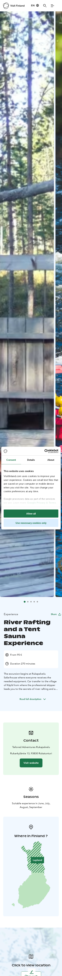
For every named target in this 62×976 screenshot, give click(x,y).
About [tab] (50, 460)
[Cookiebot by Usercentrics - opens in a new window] (44, 451)
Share (54, 614)
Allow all (31, 513)
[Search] (45, 6)
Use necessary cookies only (31, 522)
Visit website (31, 762)
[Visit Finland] (13, 6)
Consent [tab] (11, 460)
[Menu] (52, 6)
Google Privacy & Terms (41, 502)
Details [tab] (31, 460)
